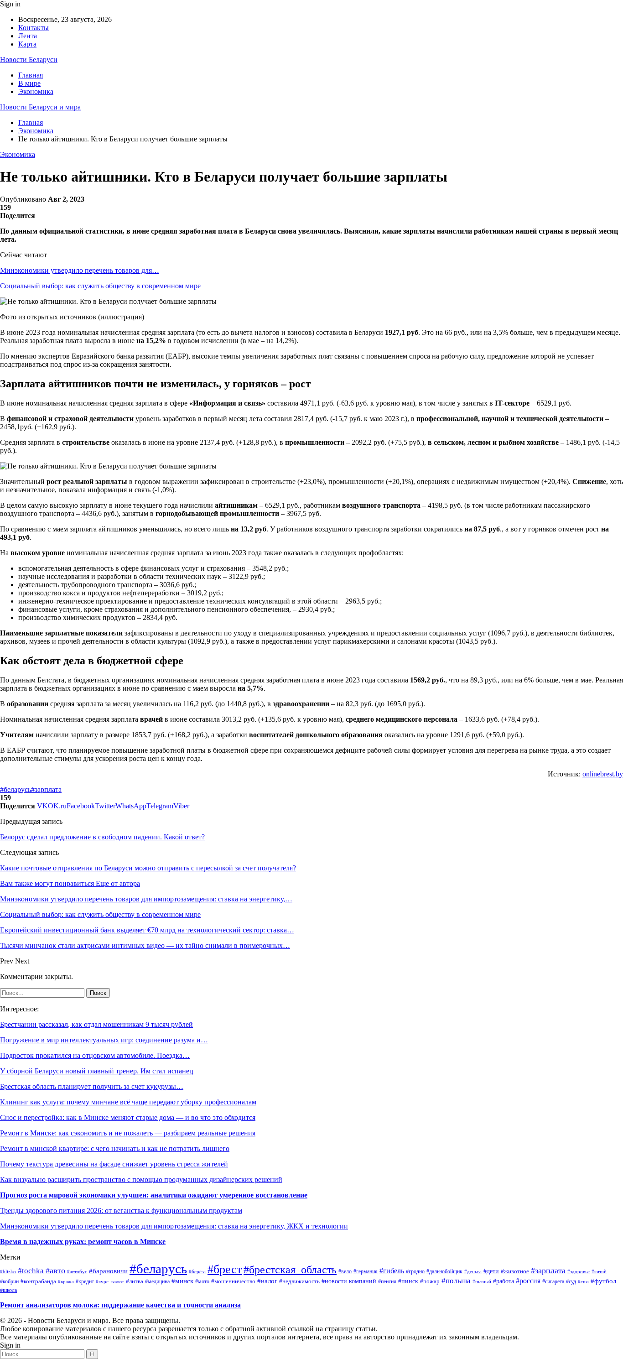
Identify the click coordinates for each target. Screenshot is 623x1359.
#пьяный (481, 1281)
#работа (503, 1281)
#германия (365, 1271)
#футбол (603, 1281)
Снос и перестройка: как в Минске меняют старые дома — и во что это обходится (127, 1117)
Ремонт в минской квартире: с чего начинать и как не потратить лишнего (114, 1148)
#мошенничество (233, 1281)
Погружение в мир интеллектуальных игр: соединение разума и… (104, 1040)
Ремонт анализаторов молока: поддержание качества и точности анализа (120, 1305)
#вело (345, 1272)
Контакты (33, 27)
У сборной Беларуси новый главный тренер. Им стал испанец (96, 1071)
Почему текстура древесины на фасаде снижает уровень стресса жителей (114, 1164)
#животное (515, 1271)
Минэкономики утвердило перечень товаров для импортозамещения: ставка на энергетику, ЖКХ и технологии (174, 1226)
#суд (571, 1281)
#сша (583, 1281)
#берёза (197, 1271)
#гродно (415, 1272)
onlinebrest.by (602, 774)
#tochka (31, 1270)
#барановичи (108, 1271)
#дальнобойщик (444, 1271)
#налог (267, 1281)
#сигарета (553, 1281)
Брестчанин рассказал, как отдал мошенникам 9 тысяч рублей (96, 1024)
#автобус (77, 1271)
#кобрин (9, 1282)
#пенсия (387, 1282)
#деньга (473, 1271)
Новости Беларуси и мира (40, 107)
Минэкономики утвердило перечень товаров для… (79, 270)
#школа (8, 1290)
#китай (599, 1271)
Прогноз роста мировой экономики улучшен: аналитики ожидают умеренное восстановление (153, 1195)
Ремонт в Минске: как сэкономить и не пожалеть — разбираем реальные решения (127, 1133)
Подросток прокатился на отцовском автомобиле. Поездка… (95, 1055)
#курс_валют (110, 1281)
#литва (134, 1281)
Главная (30, 75)
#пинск (408, 1281)
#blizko (8, 1271)
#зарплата (46, 789)
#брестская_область (290, 1270)
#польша (456, 1280)
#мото (202, 1281)
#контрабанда (38, 1281)
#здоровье (578, 1271)
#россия (528, 1281)
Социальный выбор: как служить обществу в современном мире (100, 286)
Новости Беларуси (28, 59)
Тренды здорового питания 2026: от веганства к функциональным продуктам (121, 1210)
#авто (55, 1270)
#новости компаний (349, 1281)
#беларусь (15, 789)
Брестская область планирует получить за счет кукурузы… (91, 1086)
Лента (27, 36)
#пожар (430, 1281)
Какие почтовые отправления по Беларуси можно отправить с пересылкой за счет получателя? (148, 868)
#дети (491, 1271)
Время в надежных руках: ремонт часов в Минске (83, 1241)
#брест (225, 1269)
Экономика (35, 91)
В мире (29, 83)
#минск (182, 1281)
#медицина (157, 1282)
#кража (66, 1281)
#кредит (85, 1281)
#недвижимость (299, 1281)
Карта (27, 44)
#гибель (391, 1270)
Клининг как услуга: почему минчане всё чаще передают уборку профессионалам (128, 1102)
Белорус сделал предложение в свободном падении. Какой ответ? (102, 837)
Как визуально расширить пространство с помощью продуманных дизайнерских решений (141, 1179)
